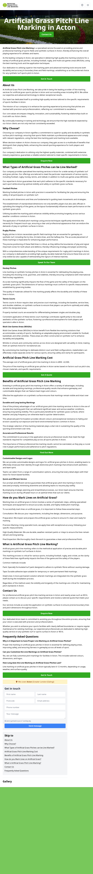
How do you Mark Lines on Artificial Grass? (23, 759)
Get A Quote (46, 375)
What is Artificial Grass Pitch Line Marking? (23, 763)
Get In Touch (46, 79)
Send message (35, 726)
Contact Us (46, 34)
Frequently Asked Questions (17, 770)
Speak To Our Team (46, 262)
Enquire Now (46, 161)
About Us (8, 740)
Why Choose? (10, 744)
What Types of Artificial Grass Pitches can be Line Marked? (29, 747)
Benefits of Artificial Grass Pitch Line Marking (24, 755)
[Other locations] (82, 5)
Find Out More (46, 452)
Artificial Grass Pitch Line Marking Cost (21, 751)
